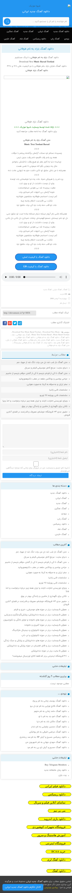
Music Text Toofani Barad (41, 334)
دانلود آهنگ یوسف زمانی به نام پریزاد (49, 700)
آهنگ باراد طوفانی (23, 334)
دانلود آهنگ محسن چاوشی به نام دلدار (49, 726)
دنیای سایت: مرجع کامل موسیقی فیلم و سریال (46, 367)
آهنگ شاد (24, 39)
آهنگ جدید (28, 31)
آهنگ (65, 289)
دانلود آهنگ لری (56, 859)
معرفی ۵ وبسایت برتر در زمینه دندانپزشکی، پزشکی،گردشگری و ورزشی (35, 614)
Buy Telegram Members (56, 764)
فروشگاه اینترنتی (55, 843)
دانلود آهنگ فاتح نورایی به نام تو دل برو (48, 706)
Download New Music (51, 332)
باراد (13, 334)
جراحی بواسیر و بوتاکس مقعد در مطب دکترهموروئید (43, 378)
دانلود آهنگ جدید (61, 31)
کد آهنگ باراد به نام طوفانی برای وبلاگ (28, 342)
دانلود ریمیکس (39, 39)
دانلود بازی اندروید (54, 818)
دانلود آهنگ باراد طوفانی (25, 337)
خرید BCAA (58, 851)
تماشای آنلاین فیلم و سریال (49, 802)
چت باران (62, 775)
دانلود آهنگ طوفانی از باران (16, 340)
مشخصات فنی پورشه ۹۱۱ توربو (53, 395)
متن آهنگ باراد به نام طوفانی (58, 345)
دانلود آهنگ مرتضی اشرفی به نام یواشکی (48, 731)
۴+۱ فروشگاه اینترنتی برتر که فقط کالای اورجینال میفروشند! (39, 656)
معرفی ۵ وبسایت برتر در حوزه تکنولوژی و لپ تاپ (44, 635)
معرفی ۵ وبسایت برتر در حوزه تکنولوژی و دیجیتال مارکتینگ (39, 630)
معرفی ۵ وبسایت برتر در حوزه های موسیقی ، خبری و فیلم (40, 609)
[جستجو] (7, 21)
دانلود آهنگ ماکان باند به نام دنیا (52, 721)
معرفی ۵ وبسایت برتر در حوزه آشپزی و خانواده (45, 625)
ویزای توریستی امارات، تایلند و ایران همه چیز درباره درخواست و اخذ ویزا (35, 400)
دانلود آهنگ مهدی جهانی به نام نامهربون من (46, 742)
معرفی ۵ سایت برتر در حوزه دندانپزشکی (49, 650)
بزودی (66, 39)
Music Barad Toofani (61, 334)
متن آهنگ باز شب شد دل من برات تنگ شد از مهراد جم (42, 362)
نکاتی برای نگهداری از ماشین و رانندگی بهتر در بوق (44, 406)
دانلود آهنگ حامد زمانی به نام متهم (50, 711)
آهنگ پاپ (55, 39)
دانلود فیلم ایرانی (55, 786)
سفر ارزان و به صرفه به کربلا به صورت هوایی (47, 384)
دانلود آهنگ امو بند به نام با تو (53, 716)
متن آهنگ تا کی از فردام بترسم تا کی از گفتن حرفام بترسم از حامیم (36, 373)
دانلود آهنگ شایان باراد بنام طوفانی (41, 340)
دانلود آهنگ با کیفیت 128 (36, 266)
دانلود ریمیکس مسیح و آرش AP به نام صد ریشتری (43, 737)
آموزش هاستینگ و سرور (51, 835)
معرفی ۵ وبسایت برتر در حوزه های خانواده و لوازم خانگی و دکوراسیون (35, 619)
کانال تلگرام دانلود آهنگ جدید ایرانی (23, 887)
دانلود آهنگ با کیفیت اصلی (36, 257)
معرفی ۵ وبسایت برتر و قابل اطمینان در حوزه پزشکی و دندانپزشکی (37, 645)
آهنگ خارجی (9, 39)
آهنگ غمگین (13, 31)
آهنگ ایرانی (43, 31)
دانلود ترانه (48, 342)
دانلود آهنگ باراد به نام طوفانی (36, 49)
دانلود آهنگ (53, 57)
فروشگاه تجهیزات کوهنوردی (48, 827)
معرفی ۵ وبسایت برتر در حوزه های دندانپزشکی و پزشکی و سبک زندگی (35, 640)
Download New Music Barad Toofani (26, 332)
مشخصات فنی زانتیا (58, 389)
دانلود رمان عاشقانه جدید (55, 770)
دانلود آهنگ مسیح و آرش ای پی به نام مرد (47, 747)
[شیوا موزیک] (36, 6)
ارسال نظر (63, 303)
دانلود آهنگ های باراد (61, 342)
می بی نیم (59, 810)
